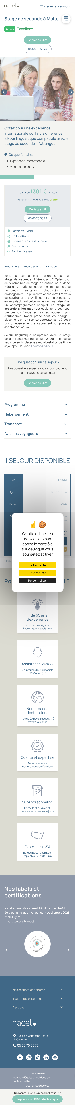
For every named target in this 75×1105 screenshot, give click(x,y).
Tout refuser (37, 573)
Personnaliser (37, 581)
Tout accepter (37, 565)
